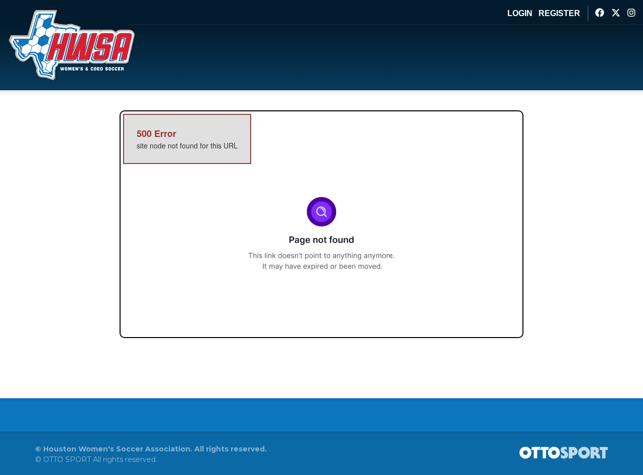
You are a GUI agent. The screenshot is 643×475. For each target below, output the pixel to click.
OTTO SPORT (67, 459)
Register (559, 13)
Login (519, 13)
